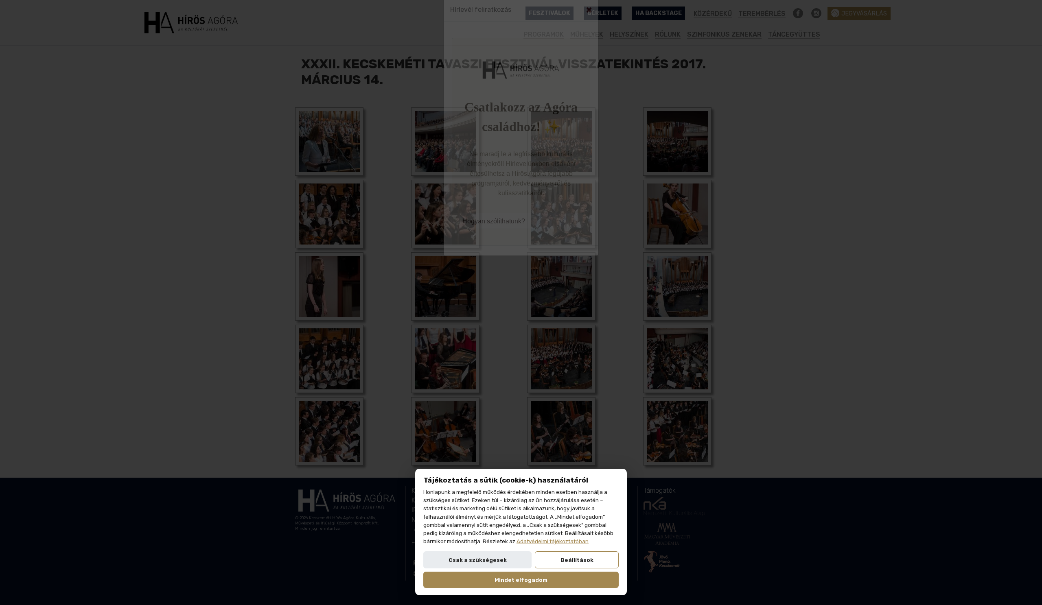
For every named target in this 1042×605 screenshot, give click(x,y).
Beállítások (576, 560)
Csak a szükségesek (478, 560)
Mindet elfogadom (521, 580)
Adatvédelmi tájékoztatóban (553, 541)
